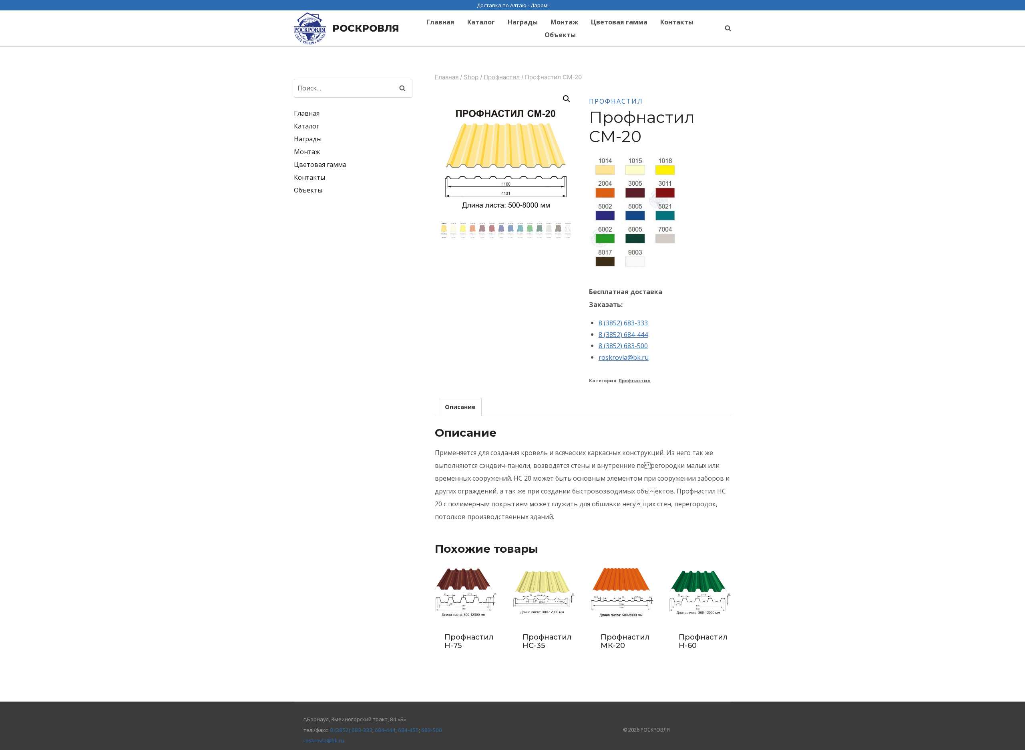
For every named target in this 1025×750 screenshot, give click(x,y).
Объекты (560, 34)
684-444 (385, 730)
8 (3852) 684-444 (623, 334)
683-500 (431, 730)
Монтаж (564, 22)
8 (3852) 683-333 (623, 323)
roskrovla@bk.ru (624, 357)
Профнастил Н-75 (468, 641)
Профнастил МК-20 (625, 641)
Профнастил (616, 101)
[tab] (460, 407)
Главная (440, 22)
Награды (523, 22)
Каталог (481, 22)
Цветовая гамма (619, 22)
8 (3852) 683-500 (623, 345)
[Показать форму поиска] (724, 28)
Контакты (676, 22)
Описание (460, 407)
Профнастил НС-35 (547, 641)
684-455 (408, 730)
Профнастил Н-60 (703, 641)
